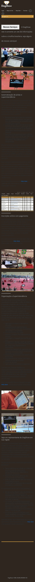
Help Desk (24, 181)
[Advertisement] (17, 559)
